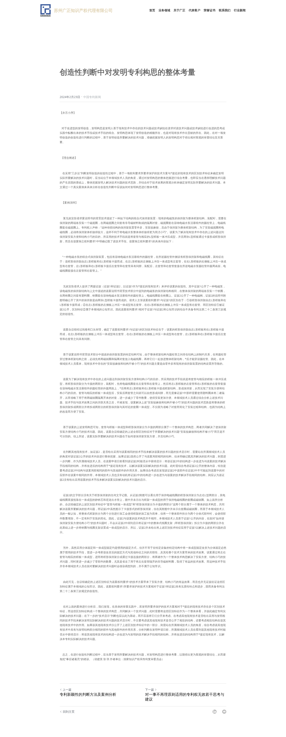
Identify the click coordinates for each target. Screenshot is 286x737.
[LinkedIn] (215, 712)
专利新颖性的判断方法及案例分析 (88, 694)
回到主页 (69, 712)
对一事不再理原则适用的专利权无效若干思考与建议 (184, 696)
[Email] (224, 712)
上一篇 (67, 690)
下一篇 (149, 690)
